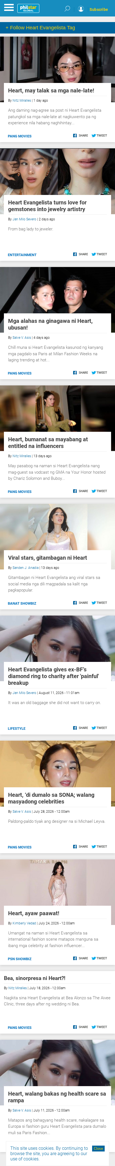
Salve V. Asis (22, 338)
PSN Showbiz (20, 959)
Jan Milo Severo (24, 219)
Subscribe (99, 9)
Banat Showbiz (22, 603)
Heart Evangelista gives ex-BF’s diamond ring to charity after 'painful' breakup (53, 676)
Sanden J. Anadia (26, 568)
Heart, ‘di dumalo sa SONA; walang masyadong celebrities (51, 798)
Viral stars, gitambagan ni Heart (47, 557)
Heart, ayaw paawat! (33, 913)
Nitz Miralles (22, 100)
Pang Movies (20, 136)
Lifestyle (16, 728)
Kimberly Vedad (24, 923)
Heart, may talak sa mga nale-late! (51, 90)
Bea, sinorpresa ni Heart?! (34, 978)
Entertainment (22, 255)
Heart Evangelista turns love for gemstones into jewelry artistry (47, 206)
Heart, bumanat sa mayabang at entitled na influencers (48, 442)
